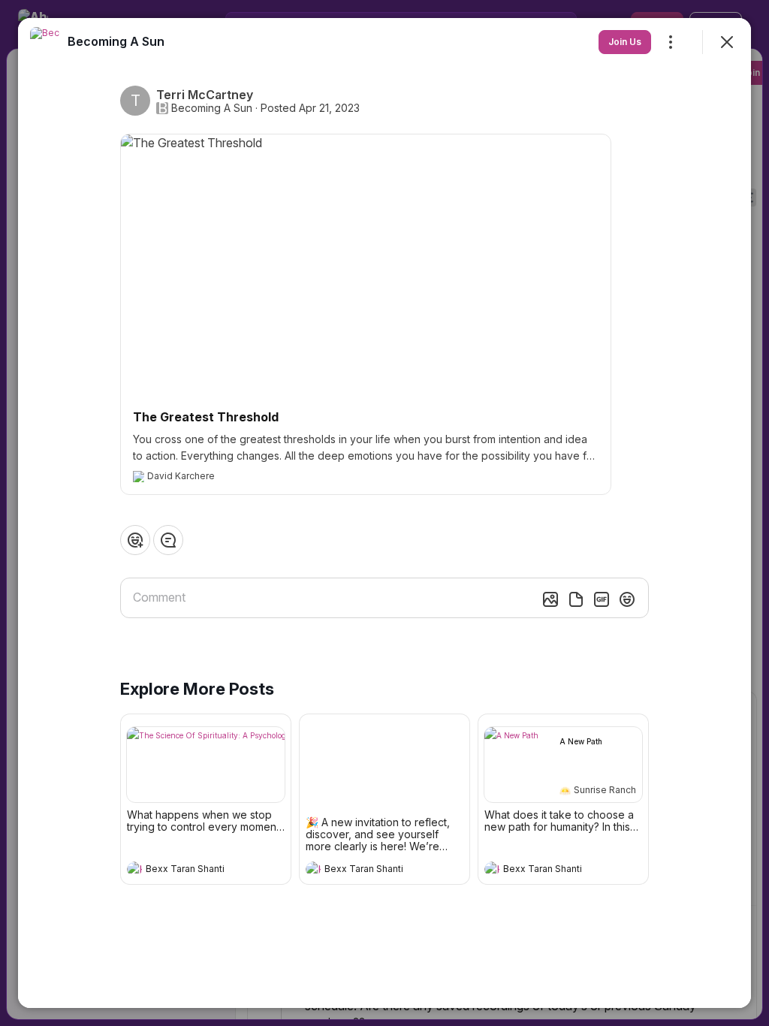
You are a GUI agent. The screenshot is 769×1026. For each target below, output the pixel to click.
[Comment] (168, 540)
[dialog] (384, 513)
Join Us (624, 41)
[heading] (191, 870)
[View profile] (134, 869)
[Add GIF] (602, 599)
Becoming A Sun (211, 108)
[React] (135, 540)
